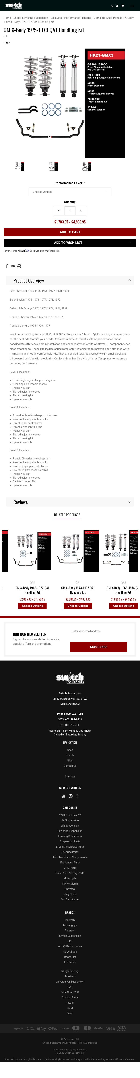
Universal (70, 888)
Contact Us (70, 765)
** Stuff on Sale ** (70, 815)
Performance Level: (70, 183)
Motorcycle (70, 878)
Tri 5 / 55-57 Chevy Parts (70, 873)
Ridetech (70, 930)
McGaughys (70, 925)
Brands (70, 755)
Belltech (70, 920)
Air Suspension (70, 820)
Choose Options (15, 605)
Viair (70, 1013)
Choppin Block (70, 997)
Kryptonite (70, 962)
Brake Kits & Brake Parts (70, 846)
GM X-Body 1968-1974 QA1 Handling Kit (106, 590)
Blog (70, 760)
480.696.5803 (72, 725)
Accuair (70, 1002)
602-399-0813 (73, 719)
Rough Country (70, 971)
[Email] (13, 266)
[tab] (70, 280)
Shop (70, 750)
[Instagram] (71, 797)
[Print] (19, 266)
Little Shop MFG (70, 992)
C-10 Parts (70, 867)
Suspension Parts (70, 841)
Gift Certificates (70, 899)
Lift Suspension (70, 825)
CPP (70, 941)
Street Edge (70, 951)
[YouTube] (63, 797)
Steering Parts (70, 852)
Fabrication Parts (70, 862)
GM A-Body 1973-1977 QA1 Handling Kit (60, 590)
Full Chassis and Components (70, 857)
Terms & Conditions (87, 1043)
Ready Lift (70, 956)
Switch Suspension (70, 935)
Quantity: (70, 202)
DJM (70, 1008)
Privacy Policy (69, 1043)
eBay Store (70, 894)
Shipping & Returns (51, 1043)
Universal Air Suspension (70, 981)
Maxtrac (70, 976)
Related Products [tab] (67, 514)
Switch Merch (70, 883)
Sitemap (70, 776)
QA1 (70, 986)
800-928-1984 (74, 713)
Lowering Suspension (70, 830)
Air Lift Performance (70, 946)
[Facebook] (7, 266)
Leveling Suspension (70, 836)
